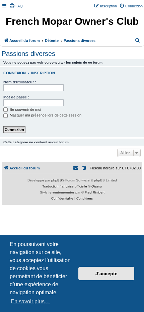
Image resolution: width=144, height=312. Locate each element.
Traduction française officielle (64, 186)
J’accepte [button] (106, 273)
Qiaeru (96, 186)
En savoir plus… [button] (30, 301)
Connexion (14, 73)
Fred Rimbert (94, 192)
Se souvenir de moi (25, 109)
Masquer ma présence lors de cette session (45, 115)
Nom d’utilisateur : (19, 82)
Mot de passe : (16, 97)
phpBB (56, 180)
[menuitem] (16, 6)
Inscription (43, 73)
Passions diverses (28, 53)
